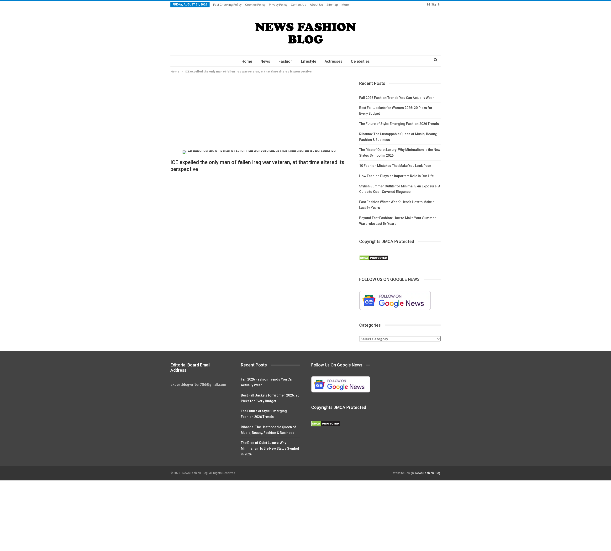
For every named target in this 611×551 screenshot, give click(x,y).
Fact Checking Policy (227, 4)
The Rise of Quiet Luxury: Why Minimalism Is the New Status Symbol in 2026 (270, 448)
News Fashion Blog (428, 473)
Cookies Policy (255, 4)
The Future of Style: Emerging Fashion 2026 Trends (399, 124)
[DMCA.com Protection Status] (373, 258)
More (345, 4)
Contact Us (298, 4)
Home (247, 61)
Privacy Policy (278, 4)
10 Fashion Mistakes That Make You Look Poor (395, 166)
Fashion (286, 61)
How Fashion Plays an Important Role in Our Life (396, 176)
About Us (316, 4)
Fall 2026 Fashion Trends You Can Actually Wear (396, 98)
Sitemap (332, 4)
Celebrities (360, 61)
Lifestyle (308, 61)
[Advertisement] (259, 115)
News (265, 61)
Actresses (333, 61)
